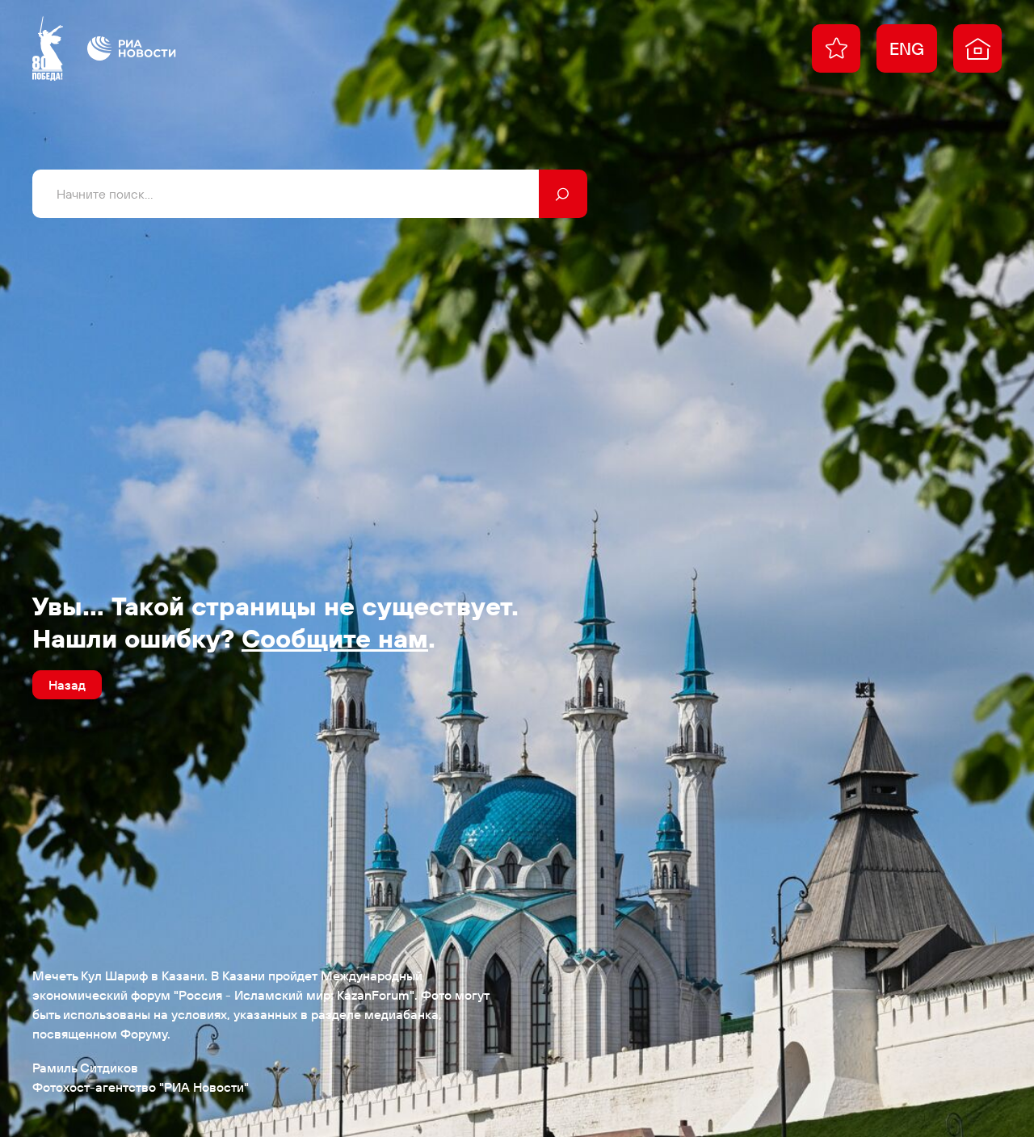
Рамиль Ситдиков (85, 1067)
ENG (906, 48)
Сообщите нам (335, 638)
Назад (67, 685)
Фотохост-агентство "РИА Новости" (140, 1087)
